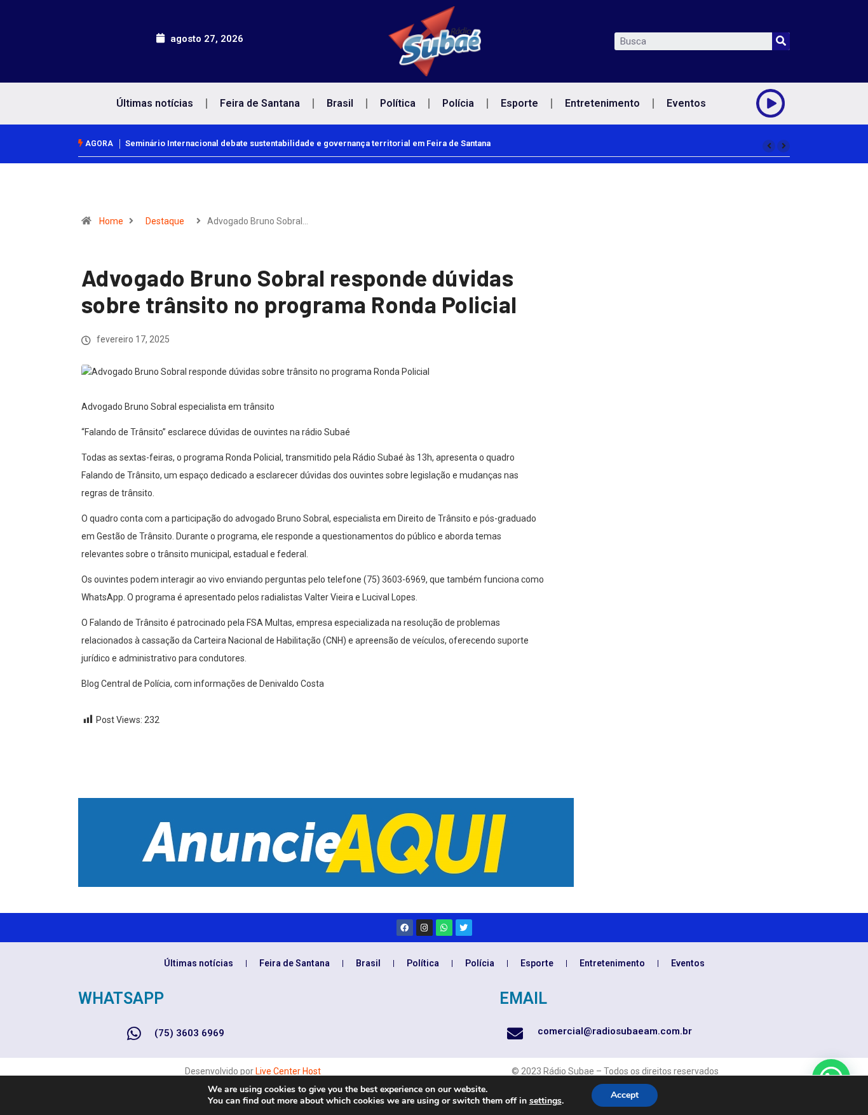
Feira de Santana (260, 103)
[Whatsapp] (444, 927)
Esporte (519, 103)
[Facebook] (405, 927)
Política (398, 103)
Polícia (458, 103)
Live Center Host (288, 1071)
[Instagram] (424, 927)
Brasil (340, 103)
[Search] (781, 41)
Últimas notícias (154, 103)
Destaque (165, 221)
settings (545, 1101)
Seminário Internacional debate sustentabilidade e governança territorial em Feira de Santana (308, 143)
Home (111, 221)
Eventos (686, 103)
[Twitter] (464, 927)
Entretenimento (602, 103)
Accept (625, 1095)
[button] (769, 146)
